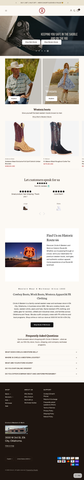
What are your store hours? (19, 363)
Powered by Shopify (32, 470)
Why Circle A (28, 397)
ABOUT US (28, 390)
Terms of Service (49, 408)
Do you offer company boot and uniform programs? (30, 374)
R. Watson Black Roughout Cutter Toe (57, 161)
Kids (6, 400)
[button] (37, 42)
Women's (8, 397)
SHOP (7, 390)
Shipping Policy (49, 413)
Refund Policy (48, 416)
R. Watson (47, 158)
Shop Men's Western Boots (42, 117)
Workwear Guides (30, 403)
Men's (7, 394)
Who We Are (28, 394)
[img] (42, 183)
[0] (77, 11)
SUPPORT (47, 390)
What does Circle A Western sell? (21, 352)
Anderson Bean (9, 158)
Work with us (28, 400)
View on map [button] (9, 446)
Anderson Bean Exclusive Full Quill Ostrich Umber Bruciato (22, 163)
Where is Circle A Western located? (22, 357)
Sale (6, 406)
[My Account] (71, 11)
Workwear (8, 403)
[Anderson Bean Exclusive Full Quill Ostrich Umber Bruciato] (22, 138)
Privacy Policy (48, 411)
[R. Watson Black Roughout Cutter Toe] (61, 138)
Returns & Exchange (50, 399)
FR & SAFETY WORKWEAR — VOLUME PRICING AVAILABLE (42, 2)
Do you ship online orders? (18, 368)
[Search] (74, 11)
